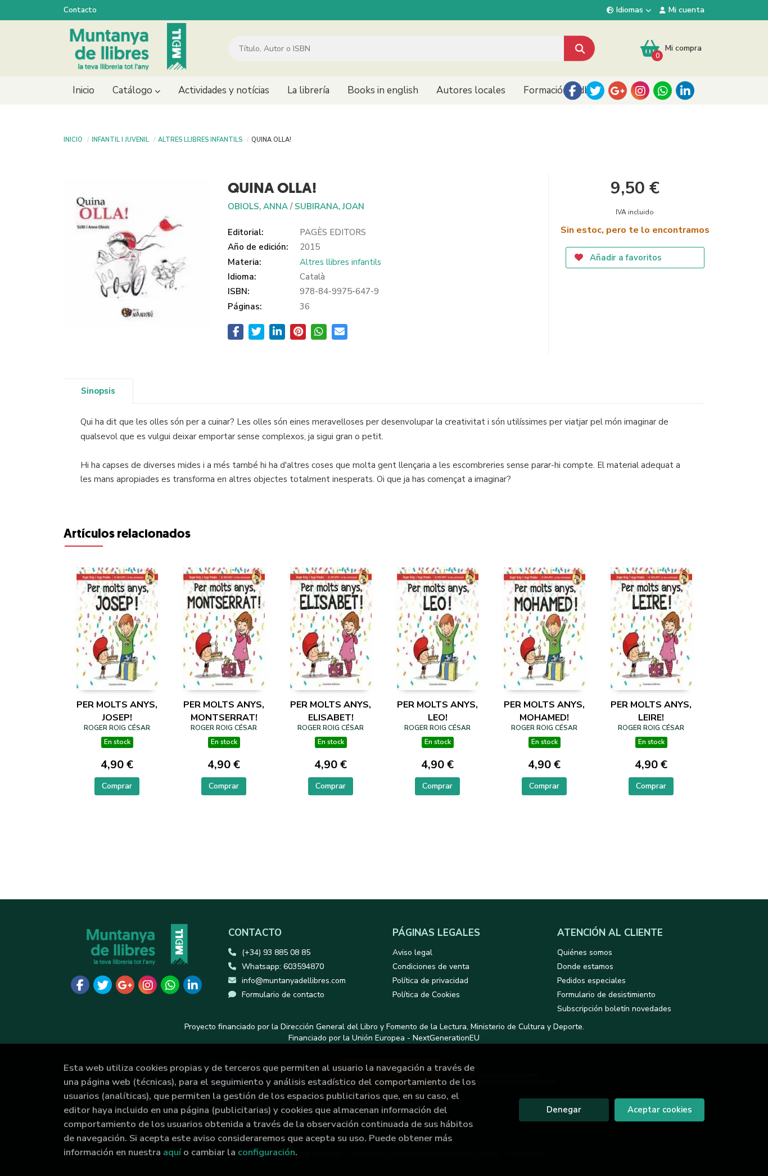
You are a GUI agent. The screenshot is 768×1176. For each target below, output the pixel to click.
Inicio (73, 139)
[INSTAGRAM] (640, 91)
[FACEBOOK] (572, 91)
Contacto (80, 10)
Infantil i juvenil (120, 139)
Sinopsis (98, 390)
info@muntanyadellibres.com (294, 980)
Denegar (563, 1109)
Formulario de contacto (283, 994)
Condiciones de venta (430, 966)
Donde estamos (585, 966)
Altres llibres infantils (200, 139)
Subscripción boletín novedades (614, 1008)
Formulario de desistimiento (606, 994)
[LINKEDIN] (685, 91)
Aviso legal (412, 952)
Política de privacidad (430, 980)
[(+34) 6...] (662, 91)
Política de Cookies (426, 994)
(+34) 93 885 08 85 (276, 952)
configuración (266, 1152)
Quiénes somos (584, 952)
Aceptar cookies (659, 1109)
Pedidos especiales (591, 980)
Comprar (117, 786)
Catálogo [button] (133, 90)
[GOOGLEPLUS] (617, 91)
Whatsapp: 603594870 (283, 966)
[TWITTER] (595, 91)
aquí (172, 1152)
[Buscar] (579, 48)
